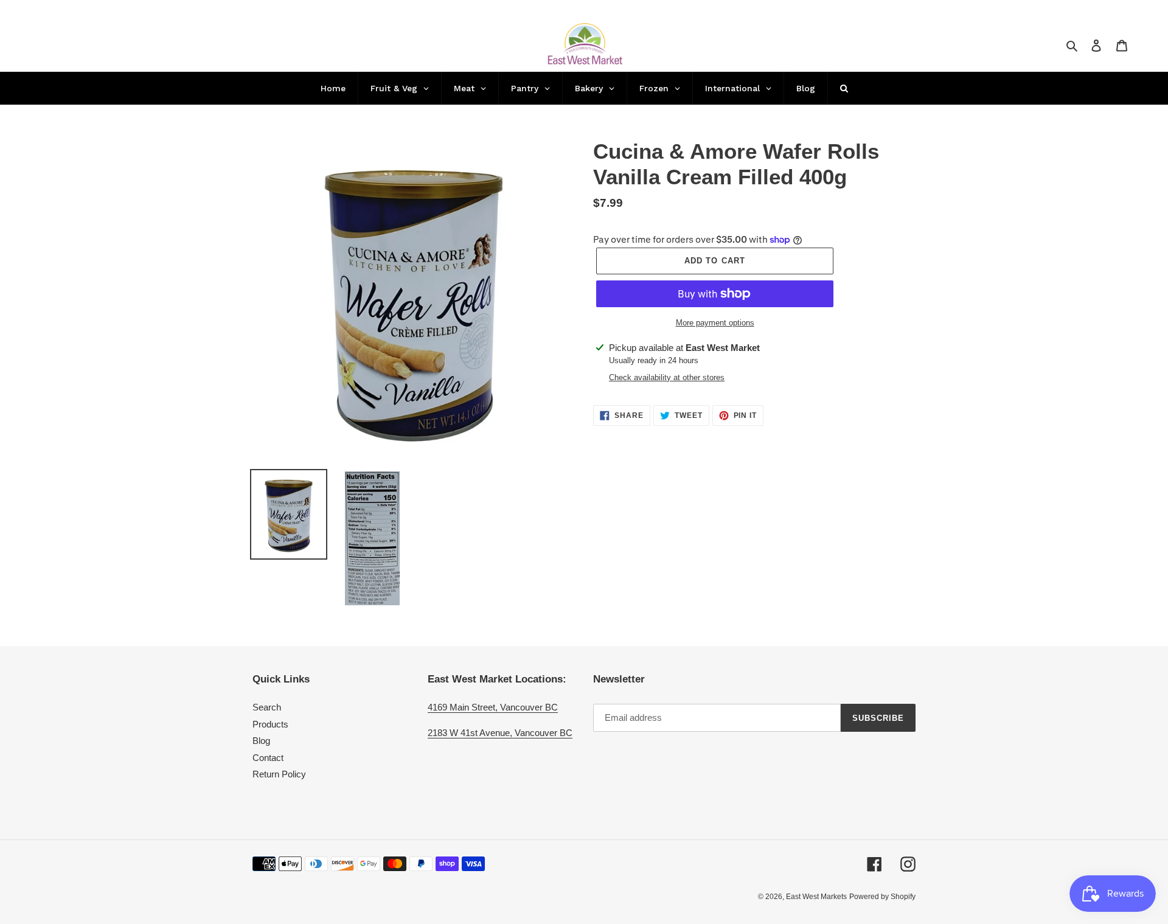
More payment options (715, 322)
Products (270, 724)
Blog (261, 740)
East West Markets (816, 896)
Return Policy (279, 774)
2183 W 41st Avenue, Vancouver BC (500, 733)
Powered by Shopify (882, 896)
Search (266, 707)
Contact (267, 757)
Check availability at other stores (667, 377)
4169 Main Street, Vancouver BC (493, 707)
